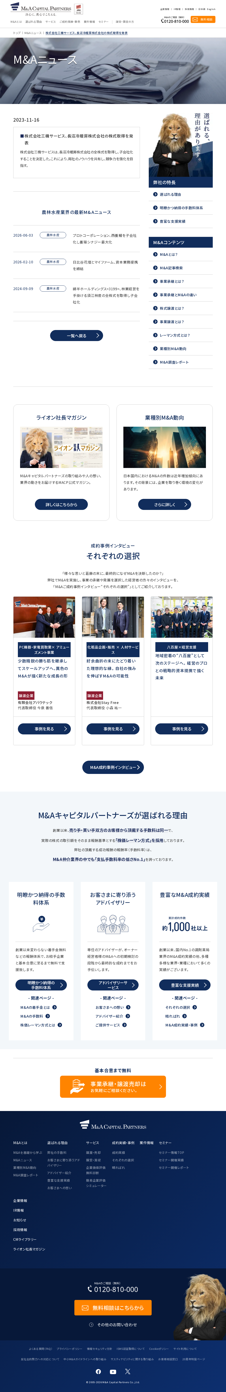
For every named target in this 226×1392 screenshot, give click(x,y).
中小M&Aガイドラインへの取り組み (85, 1359)
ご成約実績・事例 (70, 21)
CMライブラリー (25, 1239)
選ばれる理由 (33, 21)
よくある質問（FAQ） (40, 1349)
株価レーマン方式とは (37, 1025)
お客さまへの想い (110, 1007)
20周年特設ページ (193, 1359)
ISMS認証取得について (131, 1349)
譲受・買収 (93, 1160)
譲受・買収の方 (125, 21)
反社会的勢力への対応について (40, 1359)
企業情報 (164, 9)
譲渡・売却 (93, 1152)
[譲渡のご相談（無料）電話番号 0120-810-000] (175, 19)
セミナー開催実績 (171, 1160)
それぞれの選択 (177, 1007)
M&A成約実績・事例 (181, 1025)
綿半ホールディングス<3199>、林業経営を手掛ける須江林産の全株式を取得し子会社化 (106, 295)
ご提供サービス (108, 1025)
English (211, 9)
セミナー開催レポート (174, 1167)
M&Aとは (16, 21)
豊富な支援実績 (58, 1180)
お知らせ (19, 1219)
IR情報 (177, 9)
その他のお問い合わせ (117, 1324)
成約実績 (118, 1152)
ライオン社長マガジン (29, 1249)
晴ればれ (172, 1016)
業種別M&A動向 (24, 1167)
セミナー (103, 21)
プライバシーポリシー (69, 1349)
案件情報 (89, 21)
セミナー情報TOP (171, 1152)
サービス (50, 21)
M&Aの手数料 (31, 1016)
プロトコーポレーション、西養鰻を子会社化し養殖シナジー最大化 (105, 239)
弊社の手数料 (56, 1152)
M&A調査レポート (25, 1175)
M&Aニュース (33, 33)
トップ (17, 33)
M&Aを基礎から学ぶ (27, 1152)
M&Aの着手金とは (35, 1007)
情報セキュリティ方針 (99, 1349)
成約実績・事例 (123, 1142)
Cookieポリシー (159, 1349)
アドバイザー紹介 (109, 1016)
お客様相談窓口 (168, 1359)
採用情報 (189, 9)
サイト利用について (185, 1349)
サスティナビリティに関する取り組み (132, 1359)
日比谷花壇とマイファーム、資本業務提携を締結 (105, 265)
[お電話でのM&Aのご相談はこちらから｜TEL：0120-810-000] (113, 1288)
